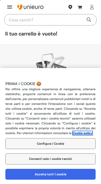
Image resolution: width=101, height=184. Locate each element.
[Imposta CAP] (70, 7)
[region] (50, 126)
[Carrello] (80, 7)
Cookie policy (82, 133)
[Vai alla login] (91, 7)
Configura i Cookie (50, 144)
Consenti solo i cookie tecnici (50, 159)
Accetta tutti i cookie (50, 174)
